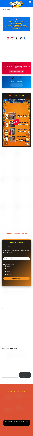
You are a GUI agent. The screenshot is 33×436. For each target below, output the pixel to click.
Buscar (3, 370)
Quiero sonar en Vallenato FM (16, 71)
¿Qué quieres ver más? (8, 264)
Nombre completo (7, 256)
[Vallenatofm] (16, 7)
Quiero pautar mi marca (16, 85)
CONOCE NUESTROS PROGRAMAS (16, 233)
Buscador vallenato (25, 375)
